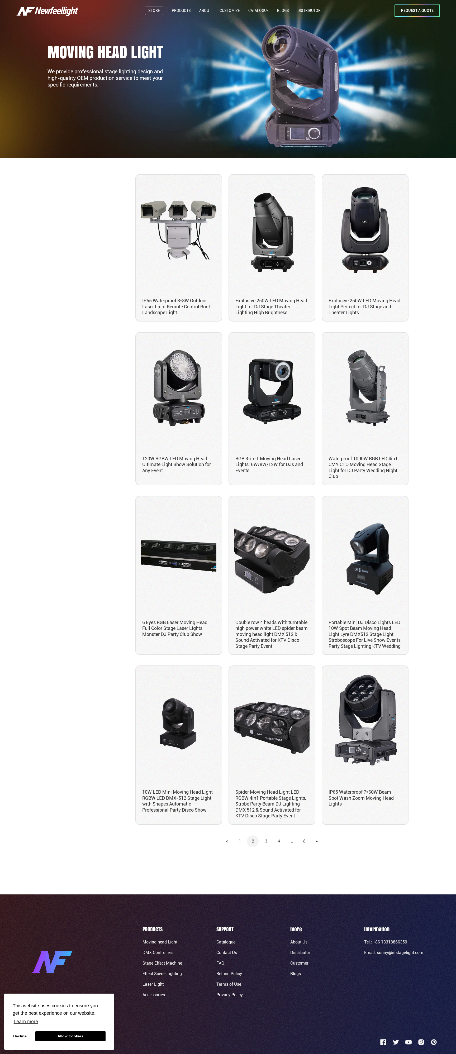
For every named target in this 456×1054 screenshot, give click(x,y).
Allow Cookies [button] (70, 1036)
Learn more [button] (26, 1021)
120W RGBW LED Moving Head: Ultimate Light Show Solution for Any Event (176, 464)
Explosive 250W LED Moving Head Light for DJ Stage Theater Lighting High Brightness (271, 306)
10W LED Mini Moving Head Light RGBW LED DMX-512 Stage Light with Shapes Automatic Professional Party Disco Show (177, 801)
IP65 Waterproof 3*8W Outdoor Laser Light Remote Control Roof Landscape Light (176, 306)
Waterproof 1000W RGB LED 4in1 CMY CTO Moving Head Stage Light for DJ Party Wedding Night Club (363, 467)
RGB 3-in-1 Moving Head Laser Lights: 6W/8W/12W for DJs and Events (269, 464)
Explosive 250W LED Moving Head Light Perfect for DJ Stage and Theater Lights (364, 306)
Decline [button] (20, 1036)
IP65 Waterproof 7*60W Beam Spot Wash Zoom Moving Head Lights (361, 798)
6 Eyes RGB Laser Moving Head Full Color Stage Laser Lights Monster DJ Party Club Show (174, 628)
